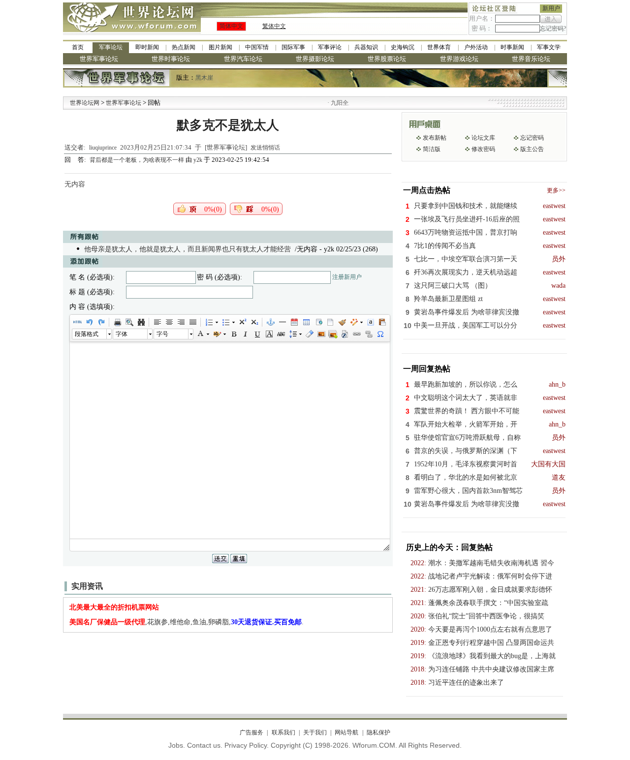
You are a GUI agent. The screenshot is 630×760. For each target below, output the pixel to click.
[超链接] (356, 334)
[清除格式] (309, 334)
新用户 (551, 8)
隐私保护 (378, 732)
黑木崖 (204, 77)
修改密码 (483, 149)
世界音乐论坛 (531, 58)
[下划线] (257, 334)
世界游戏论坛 (459, 58)
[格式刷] (341, 322)
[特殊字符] (380, 334)
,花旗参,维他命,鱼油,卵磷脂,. (186, 622)
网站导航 (346, 732)
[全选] (370, 322)
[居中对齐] (169, 322)
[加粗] (233, 334)
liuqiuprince (103, 147)
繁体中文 (274, 26)
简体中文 (231, 26)
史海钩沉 (402, 47)
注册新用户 (347, 277)
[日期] (294, 322)
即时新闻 (147, 47)
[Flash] (344, 334)
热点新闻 (183, 47)
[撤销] (89, 322)
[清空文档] (330, 322)
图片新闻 (220, 47)
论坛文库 (483, 137)
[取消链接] (368, 334)
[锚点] (270, 322)
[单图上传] (321, 334)
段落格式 (86, 334)
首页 (78, 47)
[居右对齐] (181, 322)
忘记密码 (532, 137)
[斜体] (245, 334)
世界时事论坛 (171, 58)
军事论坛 (111, 47)
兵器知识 (366, 47)
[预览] (129, 322)
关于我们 (315, 732)
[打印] (117, 322)
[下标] (254, 322)
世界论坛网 (84, 102)
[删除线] (280, 334)
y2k (197, 159)
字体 (121, 334)
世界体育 (439, 47)
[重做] (101, 322)
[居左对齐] (157, 322)
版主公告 (532, 149)
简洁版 (432, 149)
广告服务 (251, 732)
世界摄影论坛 (315, 58)
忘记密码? (553, 28)
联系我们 (283, 732)
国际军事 (293, 47)
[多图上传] (333, 334)
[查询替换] (141, 322)
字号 (162, 334)
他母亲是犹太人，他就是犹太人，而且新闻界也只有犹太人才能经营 (187, 249)
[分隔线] (282, 322)
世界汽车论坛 (243, 58)
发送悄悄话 (265, 147)
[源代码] (77, 322)
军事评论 (330, 47)
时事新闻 (512, 47)
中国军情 (257, 47)
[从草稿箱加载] (382, 322)
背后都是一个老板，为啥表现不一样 (138, 159)
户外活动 (476, 47)
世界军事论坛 (99, 58)
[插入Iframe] (318, 322)
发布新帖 (434, 137)
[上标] (242, 322)
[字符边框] (269, 334)
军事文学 (549, 47)
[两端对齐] (192, 322)
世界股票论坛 (387, 58)
